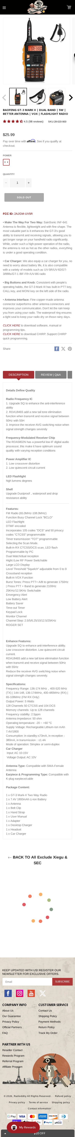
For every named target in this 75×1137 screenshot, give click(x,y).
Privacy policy (17, 1102)
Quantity (9, 174)
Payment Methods (49, 1021)
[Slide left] (4, 97)
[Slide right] (71, 97)
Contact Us (45, 1010)
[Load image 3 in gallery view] (56, 96)
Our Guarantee (11, 1016)
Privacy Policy (10, 1021)
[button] (69, 7)
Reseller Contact (12, 1050)
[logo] (37, 7)
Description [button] (18, 374)
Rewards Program (13, 1055)
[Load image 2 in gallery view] (37, 96)
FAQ (5, 1032)
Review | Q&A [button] (51, 374)
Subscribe (62, 981)
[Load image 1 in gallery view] (18, 96)
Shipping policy (61, 1102)
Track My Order (48, 1032)
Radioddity (20, 1096)
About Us (7, 1010)
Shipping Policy (47, 1016)
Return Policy (46, 1027)
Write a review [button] (52, 122)
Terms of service (38, 1102)
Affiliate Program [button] (12, 1066)
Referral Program (12, 1061)
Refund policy (63, 1096)
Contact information (39, 1108)
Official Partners (12, 1027)
